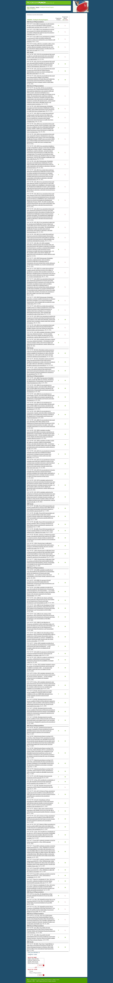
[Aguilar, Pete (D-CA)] (36, 961)
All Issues (32, 7)
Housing (37, 7)
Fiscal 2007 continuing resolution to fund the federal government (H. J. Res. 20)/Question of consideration (41, 875)
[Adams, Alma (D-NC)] (36, 959)
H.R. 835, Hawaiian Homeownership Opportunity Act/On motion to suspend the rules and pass (40, 787)
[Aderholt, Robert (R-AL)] (36, 960)
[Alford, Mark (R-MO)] (36, 963)
